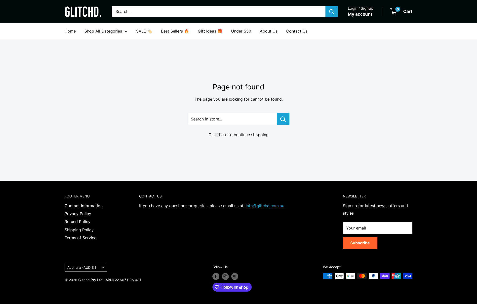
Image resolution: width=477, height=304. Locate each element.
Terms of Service (80, 237)
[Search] (331, 11)
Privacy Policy (78, 213)
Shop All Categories (103, 31)
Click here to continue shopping (238, 134)
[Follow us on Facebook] (215, 276)
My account (360, 14)
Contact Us (297, 31)
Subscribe (360, 242)
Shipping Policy (79, 229)
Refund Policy (77, 221)
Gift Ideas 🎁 (210, 31)
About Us (269, 31)
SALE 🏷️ (144, 31)
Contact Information (84, 205)
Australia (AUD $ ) (81, 267)
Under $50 (241, 31)
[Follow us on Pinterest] (234, 276)
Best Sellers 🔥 (175, 31)
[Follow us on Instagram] (225, 276)
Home (70, 31)
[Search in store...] (283, 119)
